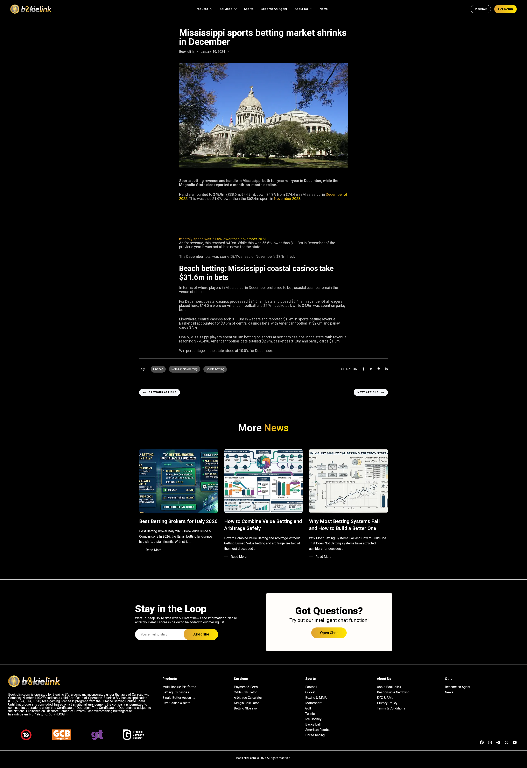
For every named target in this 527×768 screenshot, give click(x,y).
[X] (371, 369)
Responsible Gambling (393, 692)
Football (311, 687)
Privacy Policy (387, 703)
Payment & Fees (246, 687)
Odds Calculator (245, 692)
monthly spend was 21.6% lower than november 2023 (222, 239)
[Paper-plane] (498, 742)
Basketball (313, 724)
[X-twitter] (506, 742)
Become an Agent (457, 687)
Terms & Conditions (391, 708)
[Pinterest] (378, 369)
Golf (308, 708)
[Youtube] (515, 742)
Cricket (310, 692)
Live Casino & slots (176, 703)
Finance (158, 369)
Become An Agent (274, 9)
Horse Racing (315, 735)
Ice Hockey (313, 719)
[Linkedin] (386, 369)
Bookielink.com (246, 758)
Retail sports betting (184, 369)
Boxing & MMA (316, 697)
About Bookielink (389, 687)
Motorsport (313, 703)
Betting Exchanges (175, 692)
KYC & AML (385, 697)
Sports (248, 9)
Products (201, 9)
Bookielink (186, 52)
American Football (318, 730)
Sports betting (215, 369)
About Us (301, 9)
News (323, 9)
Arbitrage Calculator (248, 697)
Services (226, 9)
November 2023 (287, 198)
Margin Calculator (246, 703)
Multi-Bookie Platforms (179, 687)
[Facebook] (363, 369)
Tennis (310, 713)
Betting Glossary (246, 708)
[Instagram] (490, 742)
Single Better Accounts (178, 697)
